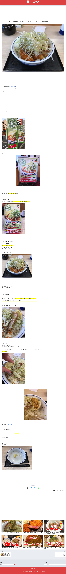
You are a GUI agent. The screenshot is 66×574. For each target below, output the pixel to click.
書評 (23, 571)
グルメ (63, 490)
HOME (33, 568)
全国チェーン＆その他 (59, 490)
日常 (21, 571)
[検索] (14, 564)
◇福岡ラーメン (31, 571)
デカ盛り (40, 571)
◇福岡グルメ (26, 571)
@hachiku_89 (13, 86)
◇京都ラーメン (36, 571)
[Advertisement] (33, 14)
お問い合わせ (43, 571)
